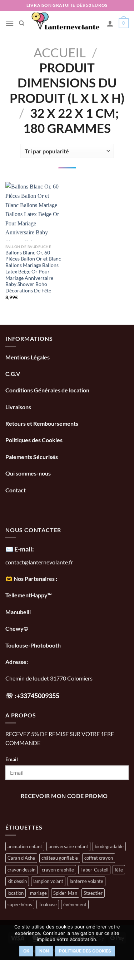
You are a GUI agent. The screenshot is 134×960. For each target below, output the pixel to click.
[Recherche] (21, 23)
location (16, 893)
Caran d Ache (21, 858)
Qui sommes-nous (28, 473)
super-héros (20, 904)
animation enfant (25, 846)
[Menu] (9, 23)
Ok (26, 951)
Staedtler (93, 893)
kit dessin (17, 881)
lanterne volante (86, 881)
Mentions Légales (27, 357)
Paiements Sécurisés (31, 456)
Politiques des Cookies (34, 439)
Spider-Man (65, 893)
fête (119, 870)
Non (44, 951)
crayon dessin (21, 870)
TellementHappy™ (28, 595)
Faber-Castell (94, 870)
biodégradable (109, 846)
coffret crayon (98, 858)
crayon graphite (58, 870)
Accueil (60, 52)
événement (74, 904)
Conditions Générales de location (47, 390)
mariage (38, 893)
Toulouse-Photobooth (33, 645)
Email (11, 759)
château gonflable (59, 858)
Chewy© (16, 628)
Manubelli (18, 611)
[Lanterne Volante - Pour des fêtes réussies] (65, 23)
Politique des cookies (85, 951)
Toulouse (48, 904)
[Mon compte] (110, 23)
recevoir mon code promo (64, 796)
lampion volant (48, 881)
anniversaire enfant (68, 846)
